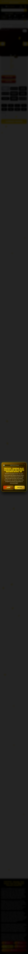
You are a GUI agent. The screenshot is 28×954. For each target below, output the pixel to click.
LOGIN (8, 487)
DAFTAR (19, 487)
